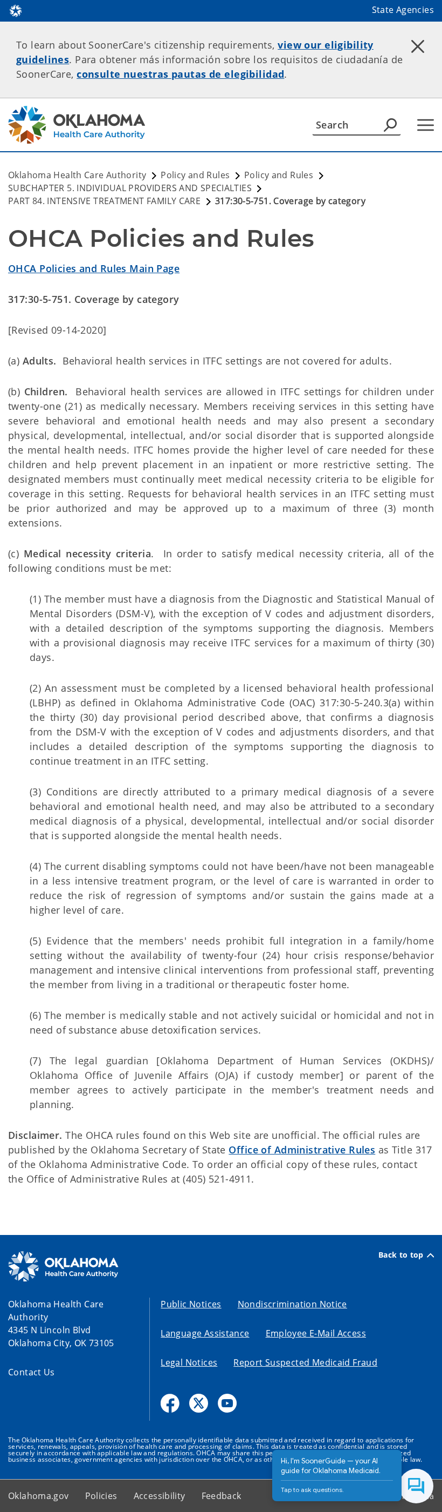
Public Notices (191, 1304)
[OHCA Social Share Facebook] (170, 1403)
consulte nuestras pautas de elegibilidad (180, 74)
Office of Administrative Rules (302, 1149)
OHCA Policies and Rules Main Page (93, 268)
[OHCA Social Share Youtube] (227, 1403)
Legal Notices (189, 1362)
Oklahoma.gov (38, 1496)
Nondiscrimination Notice (292, 1304)
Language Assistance (205, 1333)
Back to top (401, 1255)
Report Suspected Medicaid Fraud (305, 1362)
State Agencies (403, 10)
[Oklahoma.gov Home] (15, 9)
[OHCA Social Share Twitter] (198, 1403)
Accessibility (159, 1496)
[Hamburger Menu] (425, 125)
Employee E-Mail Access (316, 1333)
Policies (101, 1496)
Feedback (221, 1496)
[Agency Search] (390, 125)
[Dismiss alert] (418, 46)
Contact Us (31, 1372)
